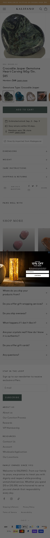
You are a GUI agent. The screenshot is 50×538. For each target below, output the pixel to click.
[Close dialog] (49, 252)
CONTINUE (37, 275)
